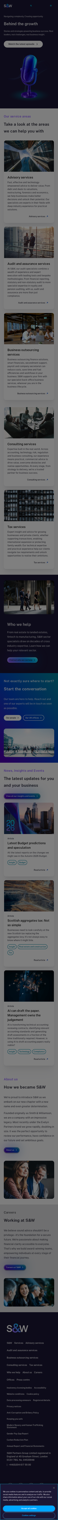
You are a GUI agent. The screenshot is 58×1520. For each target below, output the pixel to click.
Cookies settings (29, 1515)
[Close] (54, 1488)
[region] (29, 1502)
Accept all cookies (29, 1508)
